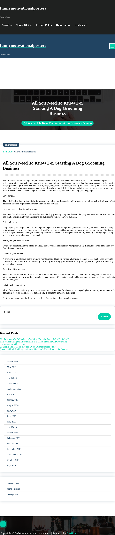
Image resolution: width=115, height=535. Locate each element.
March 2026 (12, 361)
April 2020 (12, 427)
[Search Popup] (95, 25)
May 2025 (11, 367)
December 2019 (14, 449)
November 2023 (14, 383)
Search (7, 312)
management (12, 494)
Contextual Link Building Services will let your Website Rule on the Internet (34, 349)
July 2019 (11, 465)
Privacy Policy (44, 25)
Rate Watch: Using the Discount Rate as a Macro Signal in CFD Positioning (33, 342)
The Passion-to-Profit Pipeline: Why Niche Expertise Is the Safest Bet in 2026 (34, 339)
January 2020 (13, 443)
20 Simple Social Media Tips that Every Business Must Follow (28, 347)
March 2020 (12, 432)
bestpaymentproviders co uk (12, 344)
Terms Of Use (24, 25)
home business (13, 489)
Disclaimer (81, 25)
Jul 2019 (7, 151)
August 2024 (13, 372)
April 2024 (12, 378)
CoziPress (72, 533)
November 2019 (14, 454)
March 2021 (12, 400)
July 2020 (11, 411)
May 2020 (11, 422)
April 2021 (12, 394)
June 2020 (11, 416)
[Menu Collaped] (112, 46)
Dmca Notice (63, 25)
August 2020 (13, 405)
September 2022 (14, 389)
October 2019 (13, 460)
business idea (11, 145)
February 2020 (13, 438)
